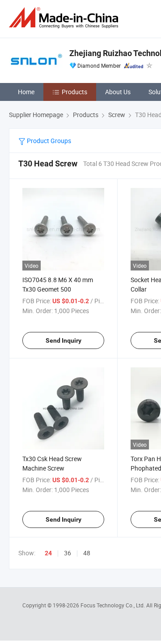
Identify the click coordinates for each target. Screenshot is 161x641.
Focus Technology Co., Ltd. (113, 605)
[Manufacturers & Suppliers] (65, 17)
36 (67, 553)
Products (74, 91)
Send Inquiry (63, 340)
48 (86, 553)
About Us (118, 91)
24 (48, 553)
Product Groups (48, 140)
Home (26, 91)
